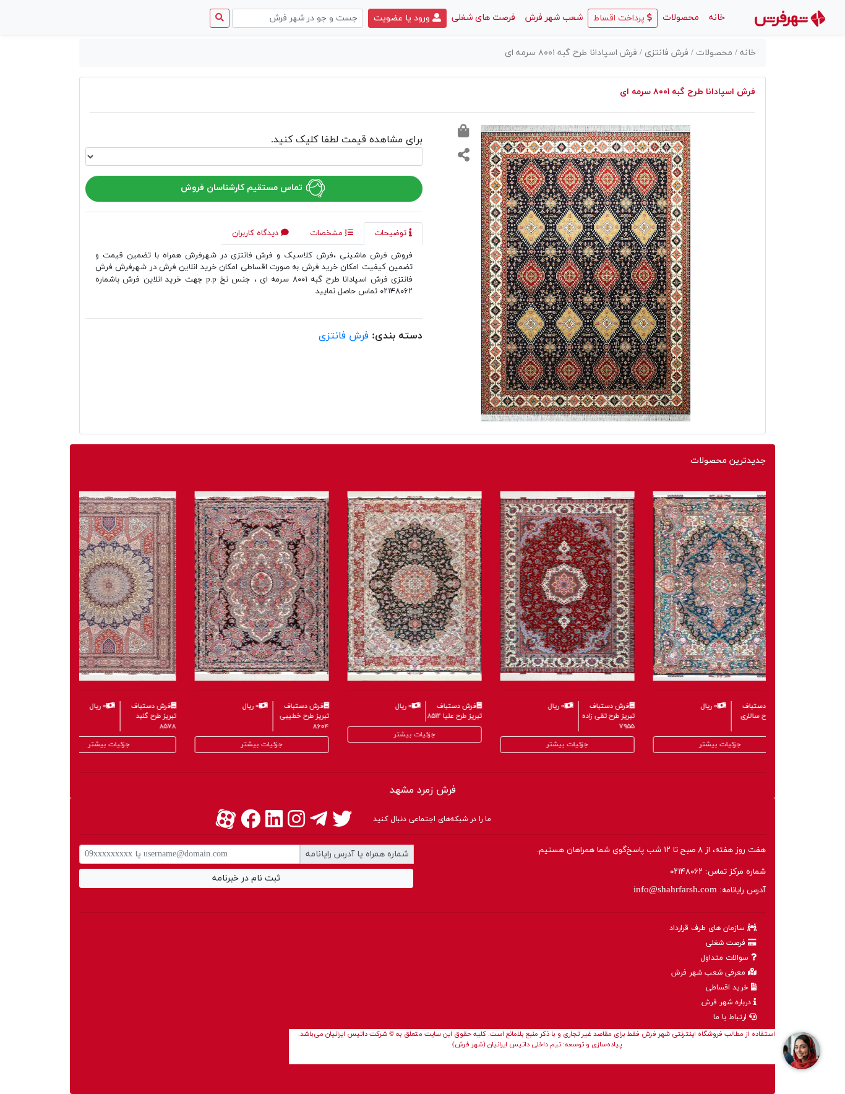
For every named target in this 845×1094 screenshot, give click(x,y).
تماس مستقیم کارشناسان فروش (243, 188)
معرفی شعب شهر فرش (709, 973)
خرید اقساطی (728, 988)
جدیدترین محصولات (728, 461)
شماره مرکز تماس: (718, 871)
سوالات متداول (725, 958)
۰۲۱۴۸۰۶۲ (686, 871)
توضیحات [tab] (391, 233)
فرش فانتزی (344, 336)
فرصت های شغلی (483, 18)
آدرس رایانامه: (699, 890)
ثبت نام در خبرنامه (246, 878)
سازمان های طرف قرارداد (708, 928)
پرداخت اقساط (620, 18)
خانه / (745, 53)
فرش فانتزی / (665, 53)
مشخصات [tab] (327, 233)
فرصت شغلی (727, 943)
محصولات (681, 18)
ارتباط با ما (731, 1017)
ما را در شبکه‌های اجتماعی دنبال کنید (432, 819)
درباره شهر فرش (727, 1002)
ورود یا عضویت (403, 18)
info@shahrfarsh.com (675, 890)
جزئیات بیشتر (79, 744)
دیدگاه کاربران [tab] (256, 233)
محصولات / (713, 53)
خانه (714, 17)
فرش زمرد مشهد (423, 790)
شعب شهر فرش (554, 18)
